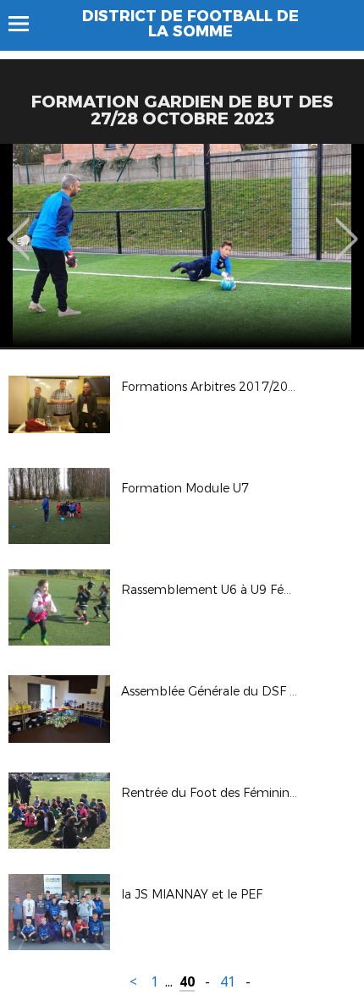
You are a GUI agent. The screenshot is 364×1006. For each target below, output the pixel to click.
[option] (182, 245)
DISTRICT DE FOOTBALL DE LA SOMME (190, 24)
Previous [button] (18, 227)
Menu (26, 24)
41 (227, 982)
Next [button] (346, 227)
